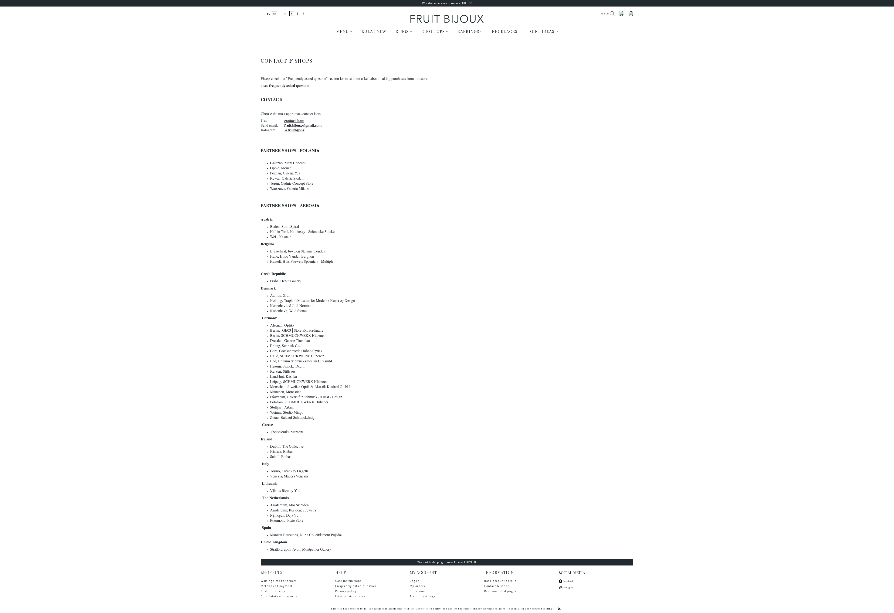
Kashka (291, 376)
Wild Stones (298, 310)
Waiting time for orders (279, 580)
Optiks (289, 325)
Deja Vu (292, 515)
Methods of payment (277, 586)
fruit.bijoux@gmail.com (303, 125)
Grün (286, 295)
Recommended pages (500, 591)
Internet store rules (350, 596)
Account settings (422, 596)
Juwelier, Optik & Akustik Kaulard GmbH (318, 386)
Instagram (568, 587)
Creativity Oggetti (295, 470)
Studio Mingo (293, 412)
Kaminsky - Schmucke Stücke (312, 231)
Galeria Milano (298, 188)
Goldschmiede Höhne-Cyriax (300, 350)
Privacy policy (346, 591)
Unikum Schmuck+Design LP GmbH (306, 360)
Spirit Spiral (290, 226)
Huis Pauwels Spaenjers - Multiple (308, 261)
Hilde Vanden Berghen (297, 256)
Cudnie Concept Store (297, 183)
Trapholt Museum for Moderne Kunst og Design (319, 300)
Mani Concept (294, 162)
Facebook (567, 580)
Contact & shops (496, 586)
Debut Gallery (290, 280)
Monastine (293, 391)
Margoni (297, 431)
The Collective (293, 446)
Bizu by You (291, 490)
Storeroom (418, 591)
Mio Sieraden (299, 504)
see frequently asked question (286, 85)
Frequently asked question (355, 586)
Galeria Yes (291, 172)
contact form (294, 120)
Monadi (286, 167)
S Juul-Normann (301, 305)
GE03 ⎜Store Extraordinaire (302, 330)
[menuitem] (344, 31)
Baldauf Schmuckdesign (298, 417)
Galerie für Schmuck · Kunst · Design (314, 396)
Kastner (285, 236)
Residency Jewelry (303, 509)
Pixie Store (295, 520)
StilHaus (289, 371)
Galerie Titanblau (297, 340)
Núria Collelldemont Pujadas (321, 534)
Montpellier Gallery (316, 549)
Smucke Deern (294, 366)
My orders (417, 586)
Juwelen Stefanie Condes (306, 251)
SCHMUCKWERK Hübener (303, 335)
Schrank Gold (292, 345)
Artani (289, 407)
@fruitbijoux (294, 130)
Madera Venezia (296, 475)
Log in (414, 580)
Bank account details (500, 580)
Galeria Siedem (293, 178)
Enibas (288, 451)
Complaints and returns (279, 596)
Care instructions (348, 580)
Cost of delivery (273, 591)
